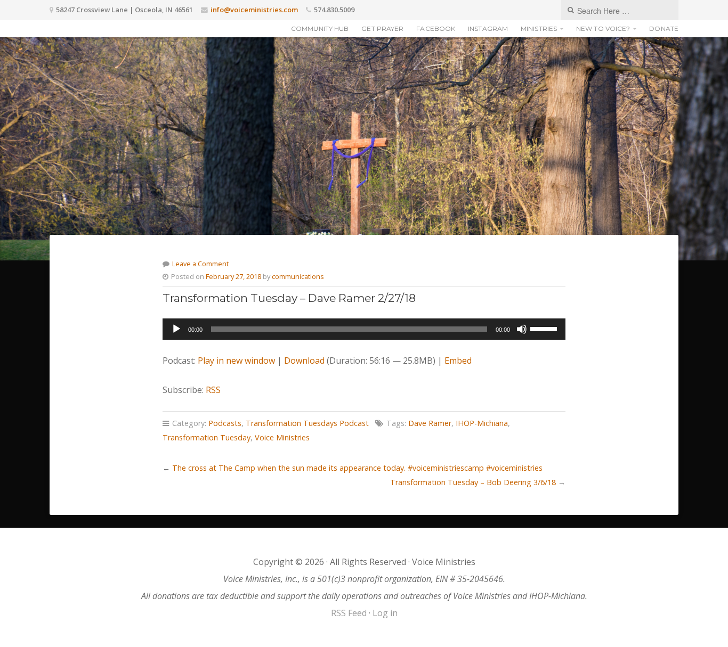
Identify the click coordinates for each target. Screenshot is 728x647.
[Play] (176, 329)
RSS (213, 390)
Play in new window (236, 360)
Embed (458, 360)
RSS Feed (349, 613)
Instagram (488, 28)
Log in (385, 613)
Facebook (435, 28)
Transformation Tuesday (206, 437)
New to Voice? (603, 28)
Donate (663, 28)
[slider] (545, 328)
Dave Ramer (429, 423)
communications (298, 276)
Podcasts (224, 423)
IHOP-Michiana (482, 423)
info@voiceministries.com (254, 9)
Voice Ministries (282, 437)
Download (304, 360)
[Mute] (521, 329)
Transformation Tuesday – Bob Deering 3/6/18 (473, 482)
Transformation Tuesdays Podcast (307, 423)
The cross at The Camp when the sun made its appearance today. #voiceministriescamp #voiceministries (357, 468)
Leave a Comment (200, 263)
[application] (364, 329)
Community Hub (320, 28)
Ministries (539, 28)
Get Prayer (382, 28)
